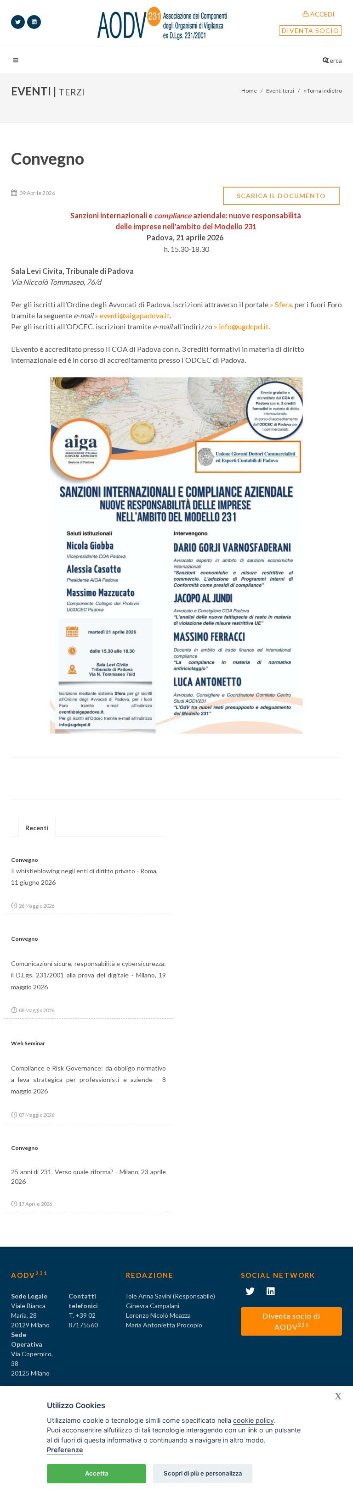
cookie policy (253, 1420)
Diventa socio (310, 30)
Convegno (24, 859)
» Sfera (281, 304)
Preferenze (65, 1450)
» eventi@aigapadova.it (132, 315)
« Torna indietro (322, 90)
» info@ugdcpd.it (241, 326)
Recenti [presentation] (37, 828)
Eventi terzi (280, 90)
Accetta (96, 1473)
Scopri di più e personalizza (203, 1473)
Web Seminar (28, 1043)
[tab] (37, 827)
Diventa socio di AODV (291, 1321)
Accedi (322, 14)
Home (249, 90)
